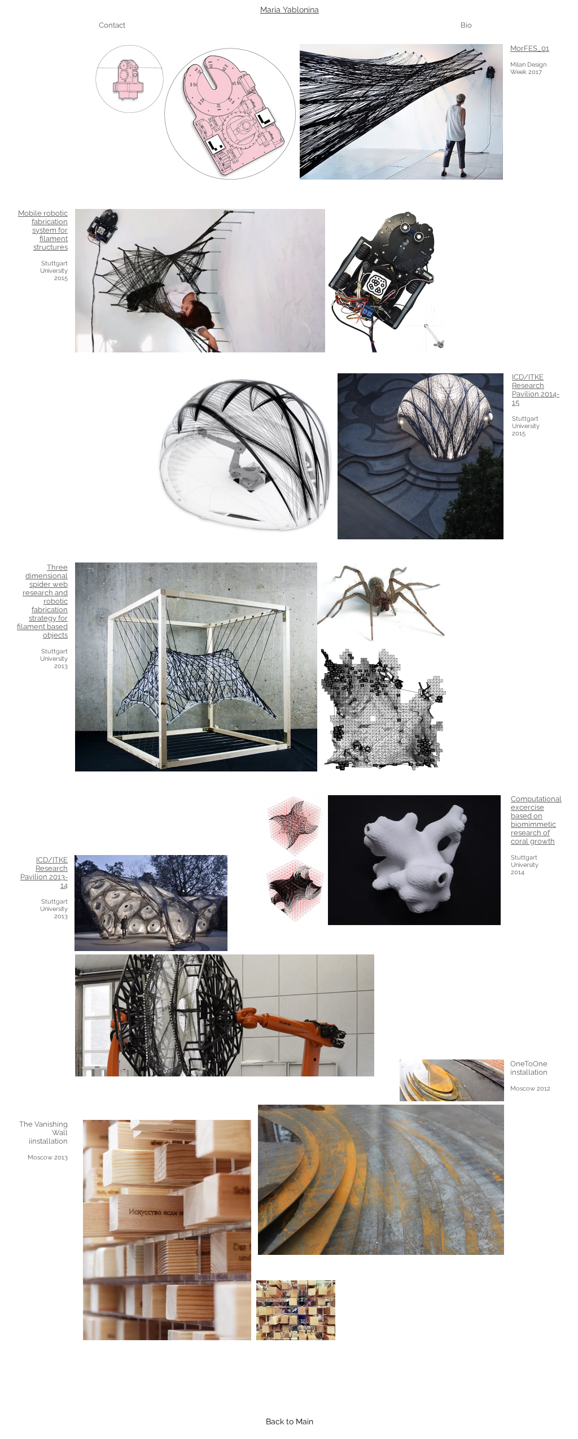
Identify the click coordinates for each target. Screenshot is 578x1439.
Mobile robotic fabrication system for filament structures (43, 230)
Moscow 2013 (48, 1157)
